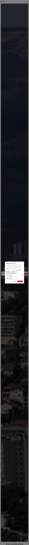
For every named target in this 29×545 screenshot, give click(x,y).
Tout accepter (20, 281)
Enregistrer (14, 281)
